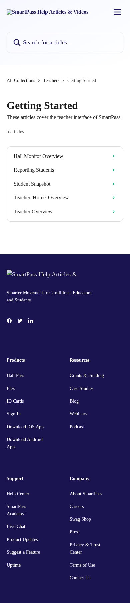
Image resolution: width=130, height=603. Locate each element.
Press (74, 531)
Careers (77, 506)
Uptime (14, 565)
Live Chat (16, 526)
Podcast (77, 426)
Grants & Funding (87, 375)
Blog (74, 401)
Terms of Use (82, 565)
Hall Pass (15, 375)
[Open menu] (117, 12)
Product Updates (22, 539)
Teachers (51, 80)
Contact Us (80, 577)
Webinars (78, 413)
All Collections (21, 80)
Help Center (18, 493)
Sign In (14, 413)
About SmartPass (86, 493)
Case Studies (81, 388)
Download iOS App (25, 426)
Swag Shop (80, 519)
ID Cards (15, 401)
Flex (11, 388)
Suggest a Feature (23, 552)
